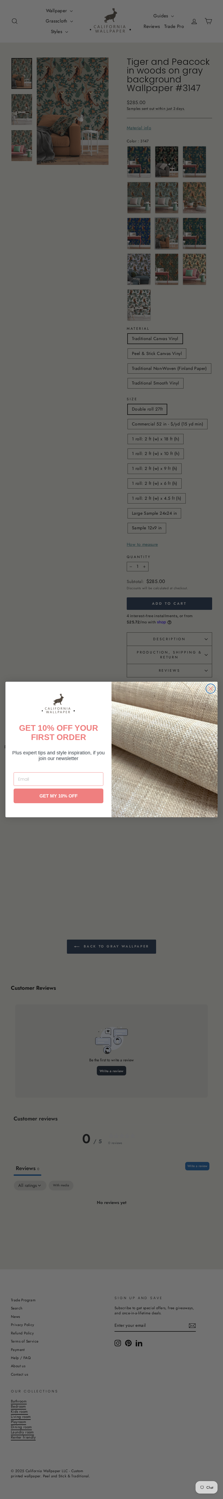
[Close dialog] (210, 688)
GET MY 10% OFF (58, 796)
